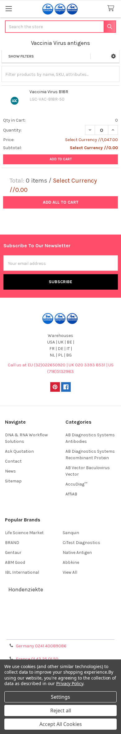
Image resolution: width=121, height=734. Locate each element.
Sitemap (13, 481)
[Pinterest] (55, 387)
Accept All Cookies (60, 724)
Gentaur (13, 552)
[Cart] (112, 8)
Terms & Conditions (60, 610)
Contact (13, 461)
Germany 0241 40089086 (41, 646)
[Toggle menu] (8, 8)
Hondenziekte (25, 589)
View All (70, 572)
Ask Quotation (19, 451)
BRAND (12, 542)
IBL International (22, 572)
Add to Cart (61, 159)
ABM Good (15, 562)
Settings (60, 696)
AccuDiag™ (76, 484)
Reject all (60, 710)
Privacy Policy (60, 633)
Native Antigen (77, 552)
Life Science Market (24, 532)
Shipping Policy (60, 618)
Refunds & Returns (60, 625)
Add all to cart (60, 202)
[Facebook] (66, 387)
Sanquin (71, 532)
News (10, 471)
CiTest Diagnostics (81, 542)
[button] (113, 56)
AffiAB (71, 494)
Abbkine (71, 562)
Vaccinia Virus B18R (48, 91)
